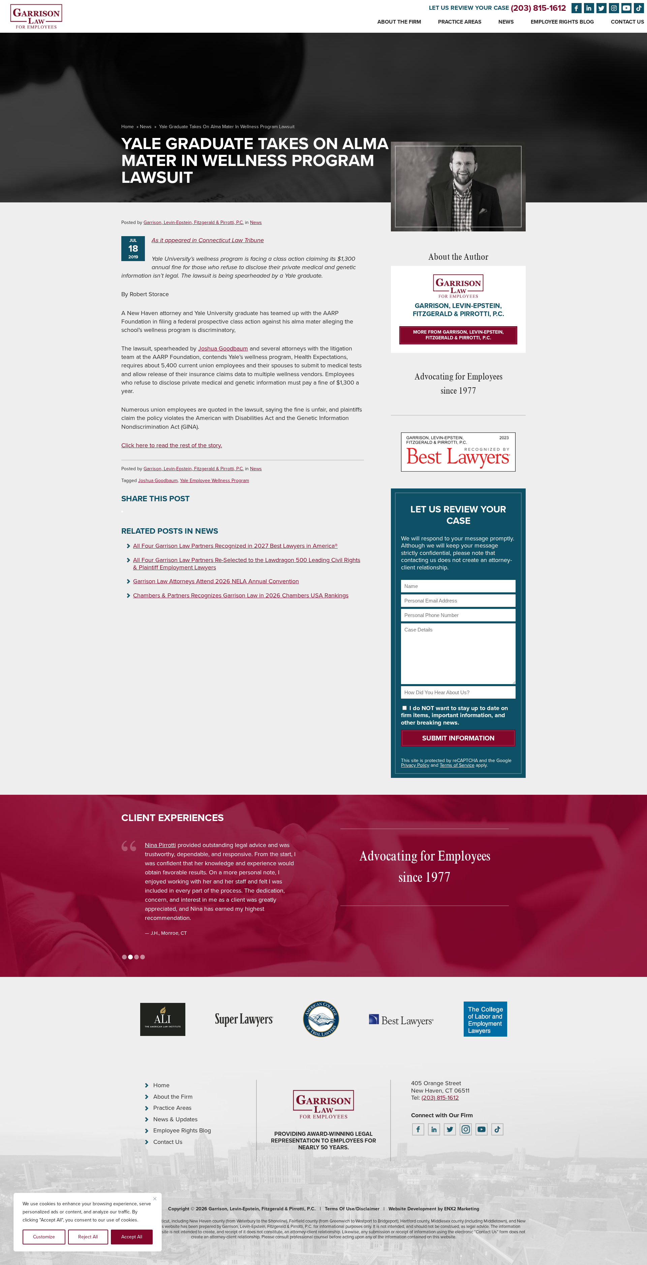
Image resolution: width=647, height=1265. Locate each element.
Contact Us (627, 22)
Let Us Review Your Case (469, 7)
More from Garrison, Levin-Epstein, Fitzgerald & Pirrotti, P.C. (458, 335)
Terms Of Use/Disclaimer (352, 1208)
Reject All (88, 1236)
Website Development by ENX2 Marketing (434, 1208)
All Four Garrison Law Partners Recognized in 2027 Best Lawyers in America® (235, 545)
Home (127, 126)
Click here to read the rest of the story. (171, 445)
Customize (44, 1236)
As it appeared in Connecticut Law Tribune (208, 240)
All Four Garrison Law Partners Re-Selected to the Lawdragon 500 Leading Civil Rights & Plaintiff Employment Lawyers (246, 564)
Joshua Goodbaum (223, 348)
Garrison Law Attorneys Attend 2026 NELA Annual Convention (216, 581)
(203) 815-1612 (538, 8)
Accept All (131, 1236)
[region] (87, 1222)
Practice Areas (460, 22)
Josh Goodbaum (203, 845)
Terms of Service (457, 765)
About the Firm (399, 22)
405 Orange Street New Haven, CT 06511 (440, 1087)
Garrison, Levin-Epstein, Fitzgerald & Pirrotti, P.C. (194, 222)
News (506, 22)
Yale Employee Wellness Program (214, 480)
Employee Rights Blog (562, 22)
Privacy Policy (415, 765)
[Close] (155, 1198)
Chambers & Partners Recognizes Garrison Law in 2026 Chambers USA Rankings (240, 595)
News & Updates (175, 1119)
